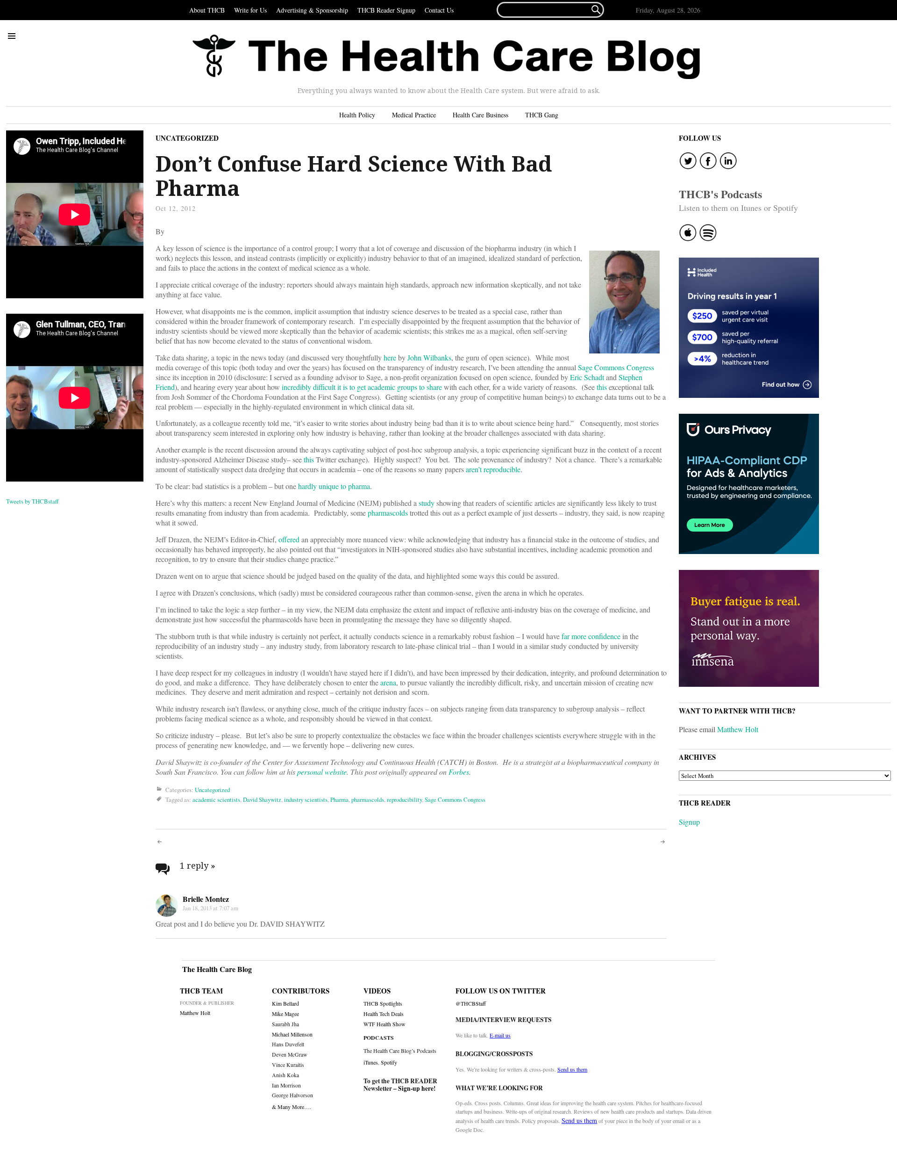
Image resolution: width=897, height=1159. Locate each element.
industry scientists (305, 799)
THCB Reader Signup (386, 10)
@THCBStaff (471, 1003)
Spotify (389, 1062)
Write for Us (250, 10)
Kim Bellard (285, 1003)
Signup (689, 822)
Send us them (572, 1069)
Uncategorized (187, 138)
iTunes (370, 1062)
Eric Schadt (587, 377)
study (426, 503)
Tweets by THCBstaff (32, 501)
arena (388, 682)
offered (288, 539)
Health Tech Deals (383, 1013)
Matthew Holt (737, 729)
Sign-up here (416, 1088)
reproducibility (404, 799)
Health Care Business (480, 114)
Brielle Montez (206, 898)
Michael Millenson (292, 1034)
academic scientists (216, 799)
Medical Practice (414, 114)
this (602, 387)
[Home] (446, 57)
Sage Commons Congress (616, 367)
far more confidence (591, 636)
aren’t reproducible (493, 469)
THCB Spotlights (382, 1003)
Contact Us (439, 10)
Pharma (339, 799)
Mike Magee (285, 1013)
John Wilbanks (429, 357)
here (390, 357)
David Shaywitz (262, 799)
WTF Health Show (384, 1024)
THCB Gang (541, 114)
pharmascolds (388, 513)
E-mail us (500, 1035)
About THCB (207, 10)
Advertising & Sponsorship (312, 10)
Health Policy (357, 114)
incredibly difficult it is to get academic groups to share (362, 387)
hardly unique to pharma (334, 486)
